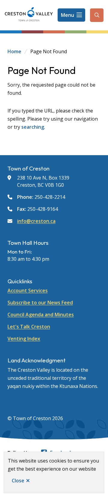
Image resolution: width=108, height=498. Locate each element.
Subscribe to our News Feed (40, 302)
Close (18, 480)
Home (14, 51)
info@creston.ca (36, 221)
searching (32, 127)
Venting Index (24, 338)
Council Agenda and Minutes (41, 314)
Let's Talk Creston (29, 326)
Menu (67, 15)
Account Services (28, 290)
